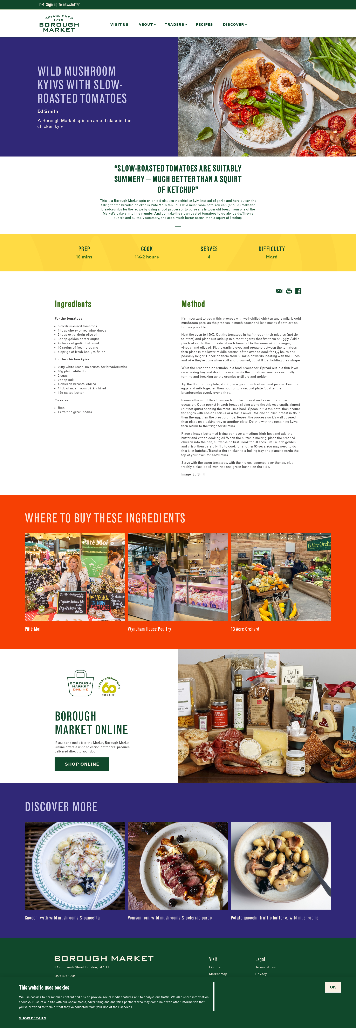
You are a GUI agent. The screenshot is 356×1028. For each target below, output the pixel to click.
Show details (32, 1018)
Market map (218, 974)
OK (333, 987)
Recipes (204, 24)
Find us (215, 967)
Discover (233, 24)
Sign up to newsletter (63, 4)
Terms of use (265, 967)
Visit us (119, 24)
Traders (174, 24)
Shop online (82, 764)
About (145, 24)
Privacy (261, 974)
